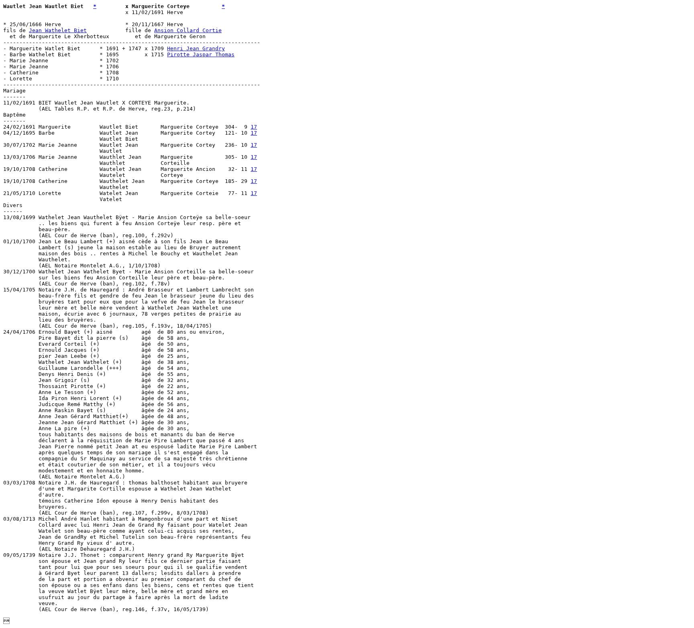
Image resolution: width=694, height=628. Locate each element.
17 (254, 127)
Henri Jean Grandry (196, 48)
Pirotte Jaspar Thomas (201, 54)
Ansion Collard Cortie (188, 30)
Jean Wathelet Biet (58, 30)
